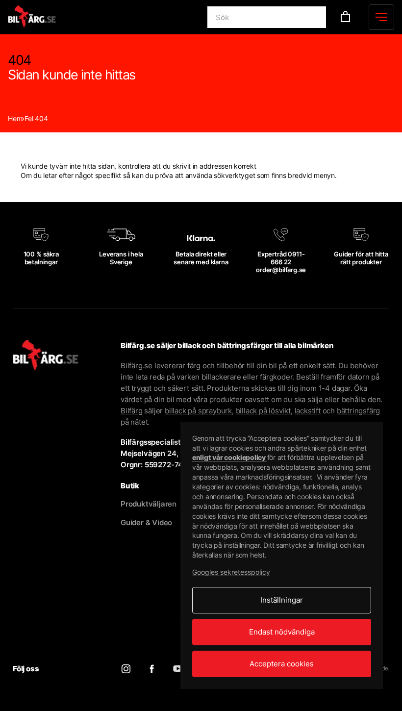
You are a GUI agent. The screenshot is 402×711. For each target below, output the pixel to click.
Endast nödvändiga (282, 631)
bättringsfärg (358, 410)
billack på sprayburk (198, 410)
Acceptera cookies (282, 663)
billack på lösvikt (263, 410)
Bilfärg (132, 410)
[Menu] (381, 17)
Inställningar (281, 600)
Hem (15, 118)
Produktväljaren (148, 503)
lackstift (308, 410)
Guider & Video (146, 522)
